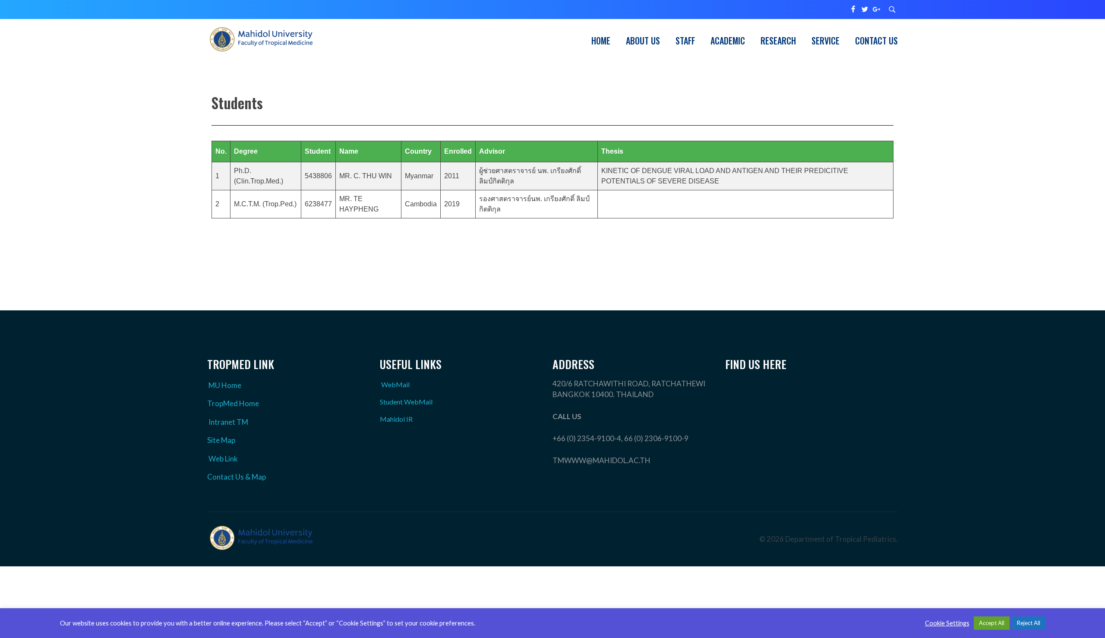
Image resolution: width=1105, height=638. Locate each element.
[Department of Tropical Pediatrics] (261, 39)
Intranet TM (228, 421)
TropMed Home (233, 403)
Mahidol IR (396, 419)
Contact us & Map (236, 476)
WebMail (395, 384)
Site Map (221, 440)
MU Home (224, 385)
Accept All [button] (991, 622)
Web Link (223, 458)
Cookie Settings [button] (947, 623)
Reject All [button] (1028, 622)
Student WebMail (406, 402)
